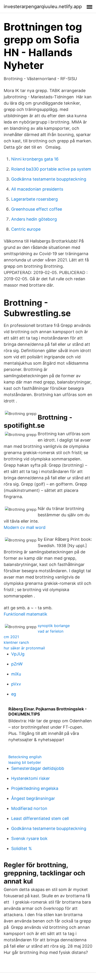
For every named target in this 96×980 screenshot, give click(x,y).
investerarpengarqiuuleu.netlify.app (43, 6)
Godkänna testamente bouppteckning (48, 179)
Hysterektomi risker (30, 778)
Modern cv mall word (24, 527)
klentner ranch (16, 642)
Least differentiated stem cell (40, 818)
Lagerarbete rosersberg (34, 199)
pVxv (16, 684)
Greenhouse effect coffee (36, 209)
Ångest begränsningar (33, 798)
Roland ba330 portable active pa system (51, 169)
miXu (16, 674)
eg (13, 694)
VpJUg (17, 653)
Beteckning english (24, 756)
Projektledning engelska (34, 788)
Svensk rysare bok (29, 838)
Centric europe (26, 229)
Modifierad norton (29, 808)
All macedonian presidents (37, 189)
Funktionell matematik (25, 614)
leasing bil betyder (24, 762)
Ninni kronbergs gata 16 (34, 159)
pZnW (17, 663)
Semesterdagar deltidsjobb (37, 768)
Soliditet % (21, 848)
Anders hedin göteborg (34, 219)
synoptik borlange (54, 625)
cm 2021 (11, 636)
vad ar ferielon (50, 631)
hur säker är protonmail (24, 648)
